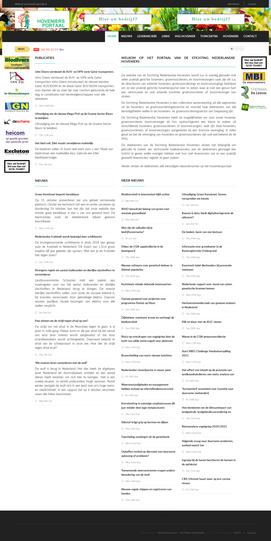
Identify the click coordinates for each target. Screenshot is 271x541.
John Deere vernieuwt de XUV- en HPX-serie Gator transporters (74, 72)
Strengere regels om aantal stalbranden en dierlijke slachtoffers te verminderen (75, 272)
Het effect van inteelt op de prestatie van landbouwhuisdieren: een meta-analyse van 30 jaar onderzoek (208, 374)
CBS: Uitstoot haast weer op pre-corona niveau (206, 481)
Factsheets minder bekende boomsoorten (146, 284)
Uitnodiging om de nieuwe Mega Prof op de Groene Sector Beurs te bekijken (74, 116)
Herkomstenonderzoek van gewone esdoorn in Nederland (208, 305)
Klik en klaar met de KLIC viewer (202, 322)
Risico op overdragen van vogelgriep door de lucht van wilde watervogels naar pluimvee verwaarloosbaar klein (148, 341)
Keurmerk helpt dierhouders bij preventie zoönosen (207, 267)
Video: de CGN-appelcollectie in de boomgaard (142, 248)
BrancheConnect (167, 532)
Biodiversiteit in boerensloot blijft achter (145, 194)
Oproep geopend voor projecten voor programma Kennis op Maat (143, 301)
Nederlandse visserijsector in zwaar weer (146, 370)
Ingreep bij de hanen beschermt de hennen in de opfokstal (209, 462)
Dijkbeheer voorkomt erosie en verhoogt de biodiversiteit (147, 319)
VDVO (237, 532)
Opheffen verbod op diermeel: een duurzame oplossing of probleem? (148, 454)
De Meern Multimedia (192, 532)
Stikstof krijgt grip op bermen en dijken (144, 422)
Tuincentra (209, 36)
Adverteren (233, 4)
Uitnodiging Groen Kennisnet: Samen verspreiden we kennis (204, 196)
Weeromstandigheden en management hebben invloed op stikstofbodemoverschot (147, 386)
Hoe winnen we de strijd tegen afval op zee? (61, 321)
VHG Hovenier (185, 36)
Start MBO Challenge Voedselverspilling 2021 (206, 353)
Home (112, 36)
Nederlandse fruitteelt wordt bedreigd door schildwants (68, 237)
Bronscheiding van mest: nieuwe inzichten (146, 355)
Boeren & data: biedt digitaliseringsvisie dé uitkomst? (207, 215)
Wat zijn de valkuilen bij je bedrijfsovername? (136, 230)
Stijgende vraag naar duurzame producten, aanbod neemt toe (207, 443)
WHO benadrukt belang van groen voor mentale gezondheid (145, 211)
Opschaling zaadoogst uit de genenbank (145, 437)
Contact (252, 4)
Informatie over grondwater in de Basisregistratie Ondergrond (202, 248)
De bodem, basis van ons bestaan (202, 232)
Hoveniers (230, 36)
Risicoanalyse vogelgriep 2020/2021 (204, 426)
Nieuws (126, 36)
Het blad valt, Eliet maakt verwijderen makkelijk (64, 143)
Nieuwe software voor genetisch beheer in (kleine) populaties (146, 267)
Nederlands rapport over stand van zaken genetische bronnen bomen (207, 286)
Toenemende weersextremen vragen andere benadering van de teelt (148, 472)
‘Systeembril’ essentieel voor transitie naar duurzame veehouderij (208, 391)
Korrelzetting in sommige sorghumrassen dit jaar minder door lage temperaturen (148, 405)
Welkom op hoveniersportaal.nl (31, 4)
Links (166, 36)
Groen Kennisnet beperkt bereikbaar (57, 194)
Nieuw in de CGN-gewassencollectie (204, 337)
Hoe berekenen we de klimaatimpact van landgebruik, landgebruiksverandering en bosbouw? (206, 412)
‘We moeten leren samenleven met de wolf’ (61, 363)
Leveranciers (147, 36)
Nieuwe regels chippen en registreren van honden (146, 491)
